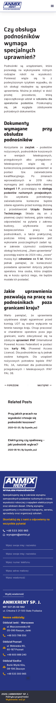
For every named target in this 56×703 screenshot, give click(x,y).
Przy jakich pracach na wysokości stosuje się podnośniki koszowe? (22, 417)
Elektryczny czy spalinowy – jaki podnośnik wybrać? (26, 442)
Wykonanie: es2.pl (15, 699)
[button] (52, 6)
